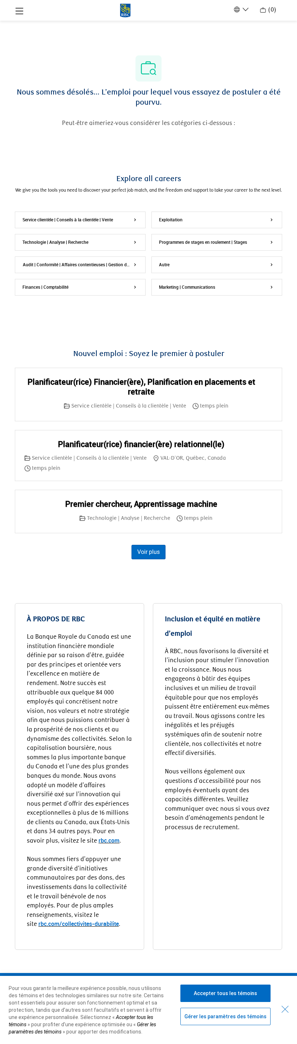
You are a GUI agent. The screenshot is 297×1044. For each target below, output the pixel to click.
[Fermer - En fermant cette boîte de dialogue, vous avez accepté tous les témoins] (285, 1009)
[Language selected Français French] (240, 9)
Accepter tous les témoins (225, 993)
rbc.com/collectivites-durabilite (78, 924)
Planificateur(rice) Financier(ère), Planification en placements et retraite (141, 387)
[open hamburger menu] (19, 10)
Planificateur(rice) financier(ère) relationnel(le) (141, 444)
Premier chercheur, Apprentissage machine (141, 504)
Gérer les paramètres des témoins (225, 1016)
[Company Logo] (125, 10)
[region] (148, 1010)
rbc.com (109, 840)
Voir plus (148, 551)
